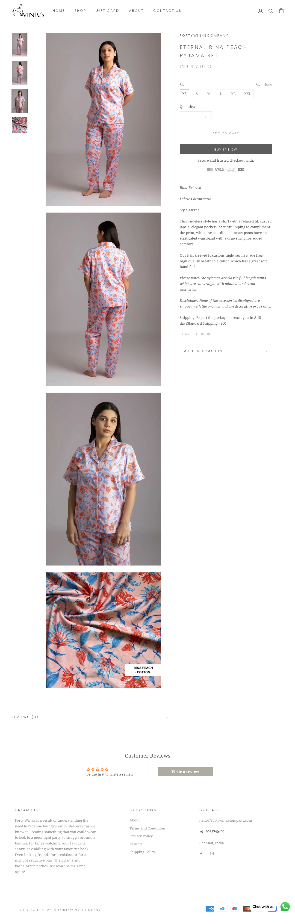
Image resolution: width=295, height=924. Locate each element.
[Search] (270, 10)
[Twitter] (202, 334)
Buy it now (225, 149)
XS (184, 93)
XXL (247, 93)
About (136, 10)
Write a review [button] (185, 771)
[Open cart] (281, 10)
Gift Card (107, 10)
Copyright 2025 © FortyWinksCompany (59, 910)
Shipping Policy (142, 852)
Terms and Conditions (148, 828)
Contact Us (167, 10)
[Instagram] (212, 853)
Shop (80, 10)
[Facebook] (196, 334)
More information (202, 351)
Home (59, 10)
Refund (136, 844)
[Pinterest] (208, 334)
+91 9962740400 (211, 831)
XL (233, 93)
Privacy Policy (141, 836)
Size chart (264, 84)
